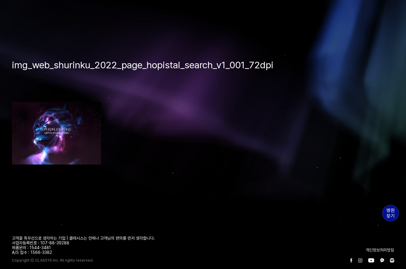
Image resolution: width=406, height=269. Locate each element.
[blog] (392, 260)
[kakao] (382, 260)
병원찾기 (390, 213)
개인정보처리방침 (380, 250)
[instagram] (360, 260)
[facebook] (351, 260)
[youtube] (371, 260)
